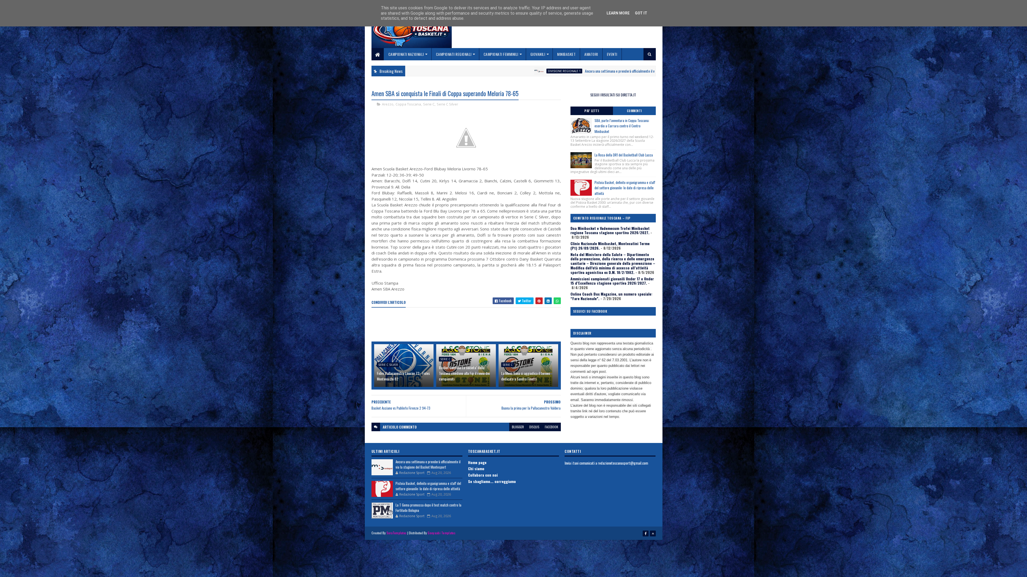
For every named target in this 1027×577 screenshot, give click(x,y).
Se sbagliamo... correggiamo (492, 481)
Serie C (429, 104)
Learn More (618, 13)
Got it (641, 13)
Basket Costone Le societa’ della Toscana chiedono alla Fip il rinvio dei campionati (464, 373)
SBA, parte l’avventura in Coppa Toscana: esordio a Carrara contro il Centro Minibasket (622, 126)
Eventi (612, 54)
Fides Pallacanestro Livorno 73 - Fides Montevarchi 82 (403, 376)
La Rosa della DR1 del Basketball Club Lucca (624, 155)
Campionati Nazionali (406, 54)
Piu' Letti (591, 111)
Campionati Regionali (454, 54)
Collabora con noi (483, 475)
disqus (534, 427)
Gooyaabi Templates (441, 533)
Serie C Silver (447, 104)
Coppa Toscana (408, 104)
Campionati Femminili (501, 54)
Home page (477, 462)
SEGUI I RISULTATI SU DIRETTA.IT (613, 94)
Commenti (634, 111)
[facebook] (646, 533)
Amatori (591, 54)
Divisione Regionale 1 (493, 71)
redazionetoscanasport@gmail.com (623, 463)
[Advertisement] (468, 325)
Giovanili (537, 54)
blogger (518, 427)
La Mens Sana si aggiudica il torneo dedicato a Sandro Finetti (525, 376)
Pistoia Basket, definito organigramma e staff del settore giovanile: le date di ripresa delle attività (625, 188)
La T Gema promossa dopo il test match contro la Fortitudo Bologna (428, 507)
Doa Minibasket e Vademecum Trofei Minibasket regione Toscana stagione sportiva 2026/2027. (610, 230)
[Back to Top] (653, 533)
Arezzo (387, 104)
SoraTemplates (396, 533)
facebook (551, 427)
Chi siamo (476, 468)
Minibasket (566, 54)
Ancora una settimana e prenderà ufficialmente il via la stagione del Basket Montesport (574, 71)
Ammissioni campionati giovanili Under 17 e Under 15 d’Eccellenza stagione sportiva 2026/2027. (612, 281)
